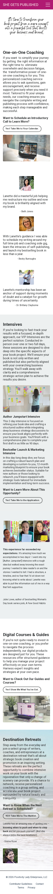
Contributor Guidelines (20, 883)
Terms (21, 887)
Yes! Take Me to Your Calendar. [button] (22, 128)
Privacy (31, 887)
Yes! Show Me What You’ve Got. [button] (22, 689)
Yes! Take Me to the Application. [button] (23, 500)
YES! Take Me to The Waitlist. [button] (21, 816)
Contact (40, 883)
